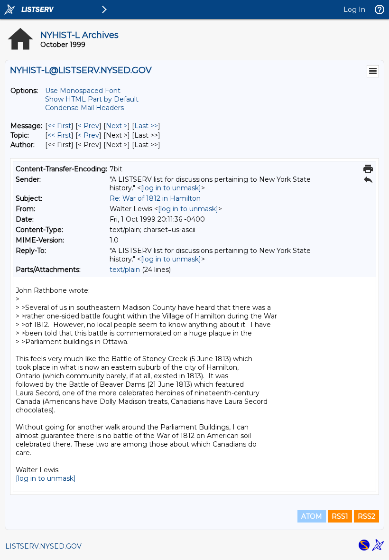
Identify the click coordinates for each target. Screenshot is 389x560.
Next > (117, 125)
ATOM (311, 516)
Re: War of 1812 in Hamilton (155, 198)
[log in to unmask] (171, 188)
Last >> (146, 125)
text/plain (125, 269)
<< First (59, 125)
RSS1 (340, 516)
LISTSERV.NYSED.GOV (43, 546)
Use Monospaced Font (82, 90)
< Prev (88, 125)
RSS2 (366, 516)
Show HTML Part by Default (92, 99)
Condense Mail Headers (84, 107)
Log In (354, 9)
